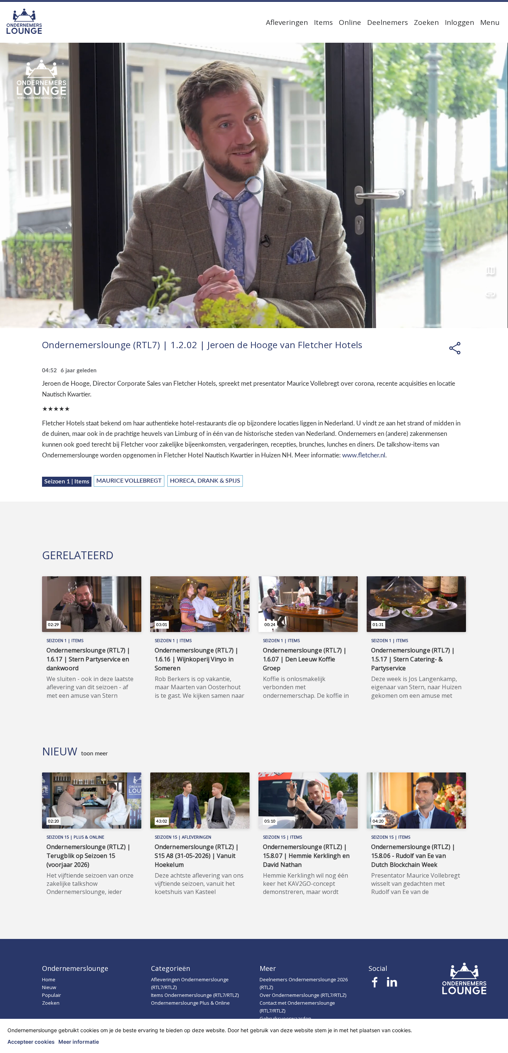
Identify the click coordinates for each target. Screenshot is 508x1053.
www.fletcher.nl (363, 455)
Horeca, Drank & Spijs (205, 481)
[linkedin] (391, 984)
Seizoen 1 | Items (66, 482)
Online (350, 22)
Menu (489, 22)
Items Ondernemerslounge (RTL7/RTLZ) (195, 995)
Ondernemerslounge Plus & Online (190, 1002)
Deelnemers (387, 22)
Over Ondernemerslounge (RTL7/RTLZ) (303, 995)
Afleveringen (287, 22)
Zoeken (426, 22)
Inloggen (459, 22)
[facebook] (375, 984)
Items (323, 22)
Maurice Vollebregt (129, 481)
